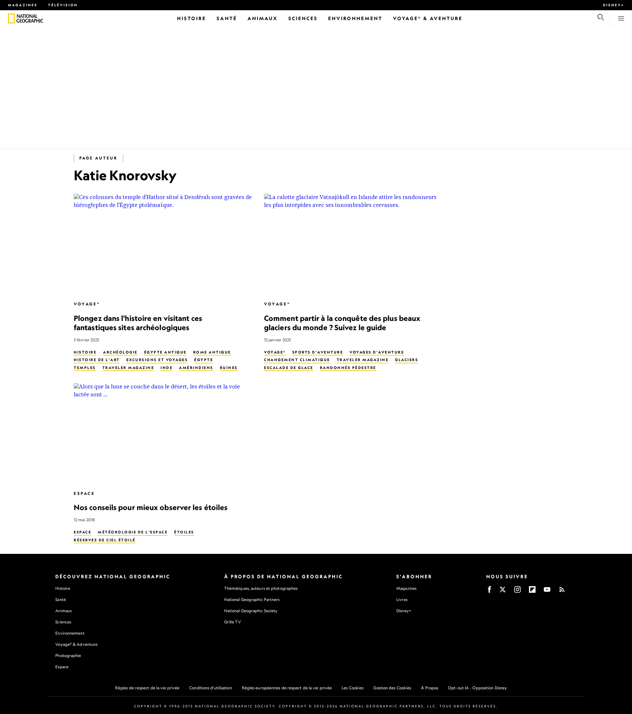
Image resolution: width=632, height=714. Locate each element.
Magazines (23, 5)
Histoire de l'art (97, 359)
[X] (502, 591)
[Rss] (562, 591)
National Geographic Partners (252, 599)
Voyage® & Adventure (76, 644)
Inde (166, 367)
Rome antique (212, 352)
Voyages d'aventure (377, 352)
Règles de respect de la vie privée (147, 687)
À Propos (429, 687)
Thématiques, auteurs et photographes (261, 588)
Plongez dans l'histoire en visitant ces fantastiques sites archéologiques (138, 323)
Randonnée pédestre (348, 367)
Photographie (68, 655)
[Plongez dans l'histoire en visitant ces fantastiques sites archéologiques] (163, 244)
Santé (60, 599)
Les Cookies (352, 687)
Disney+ (613, 5)
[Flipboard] (532, 591)
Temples (85, 367)
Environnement (69, 633)
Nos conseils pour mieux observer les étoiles (150, 507)
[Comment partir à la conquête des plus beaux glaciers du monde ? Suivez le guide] (354, 244)
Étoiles (184, 532)
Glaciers (406, 359)
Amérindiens (196, 367)
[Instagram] (517, 591)
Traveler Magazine (128, 367)
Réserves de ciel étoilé (105, 540)
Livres (402, 599)
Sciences (63, 621)
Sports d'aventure (317, 352)
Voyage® (87, 303)
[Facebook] (489, 591)
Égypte (203, 359)
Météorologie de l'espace (133, 532)
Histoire (85, 352)
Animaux (63, 610)
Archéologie (120, 352)
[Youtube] (547, 591)
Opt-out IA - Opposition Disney (477, 687)
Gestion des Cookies (392, 687)
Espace (84, 493)
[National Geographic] (11, 18)
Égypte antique (165, 352)
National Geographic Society (251, 610)
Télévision (63, 5)
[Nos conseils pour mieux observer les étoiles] (163, 433)
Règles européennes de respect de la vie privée (287, 687)
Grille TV (232, 621)
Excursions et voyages (157, 359)
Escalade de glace (288, 367)
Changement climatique (297, 359)
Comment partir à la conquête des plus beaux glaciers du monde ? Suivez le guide (342, 323)
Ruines (229, 367)
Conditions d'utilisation (210, 687)
